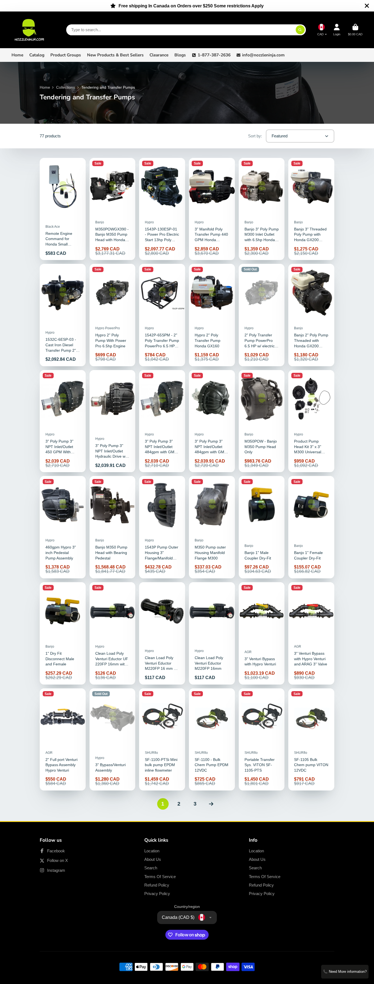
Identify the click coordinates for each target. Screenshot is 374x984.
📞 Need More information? (345, 971)
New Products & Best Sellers (115, 55)
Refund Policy (156, 885)
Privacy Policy (157, 893)
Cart (355, 30)
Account (336, 30)
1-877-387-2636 (214, 55)
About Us (152, 859)
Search (150, 867)
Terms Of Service (160, 876)
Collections (65, 87)
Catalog (36, 55)
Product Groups (65, 55)
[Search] (300, 29)
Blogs (180, 55)
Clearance (158, 55)
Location (151, 851)
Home (17, 55)
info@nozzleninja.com (263, 55)
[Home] (29, 29)
